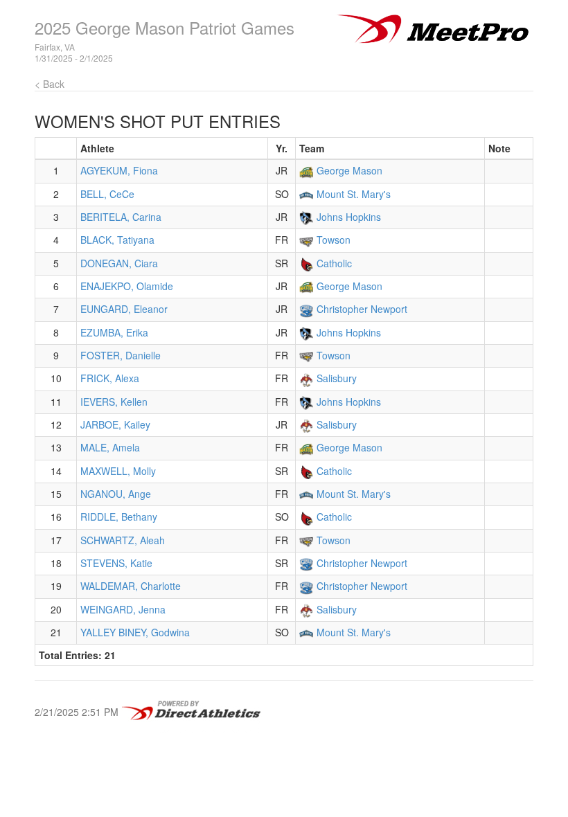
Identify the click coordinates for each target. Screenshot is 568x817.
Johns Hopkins (349, 217)
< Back (49, 84)
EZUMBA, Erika (114, 332)
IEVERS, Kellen (114, 401)
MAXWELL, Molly (118, 471)
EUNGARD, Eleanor (124, 309)
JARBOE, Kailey (115, 424)
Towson (333, 239)
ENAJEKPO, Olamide (126, 286)
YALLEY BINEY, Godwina (135, 632)
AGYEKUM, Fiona (119, 170)
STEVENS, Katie (116, 563)
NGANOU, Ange (115, 494)
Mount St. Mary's (354, 194)
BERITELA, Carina (120, 217)
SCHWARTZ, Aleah (122, 540)
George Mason (349, 170)
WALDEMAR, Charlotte (130, 586)
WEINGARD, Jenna (123, 609)
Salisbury (337, 378)
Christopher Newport (362, 309)
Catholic (334, 263)
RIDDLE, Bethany (118, 516)
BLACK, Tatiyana (117, 239)
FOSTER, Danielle (120, 355)
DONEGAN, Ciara (119, 263)
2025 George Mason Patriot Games (164, 27)
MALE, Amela (110, 447)
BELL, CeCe (107, 194)
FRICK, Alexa (109, 378)
